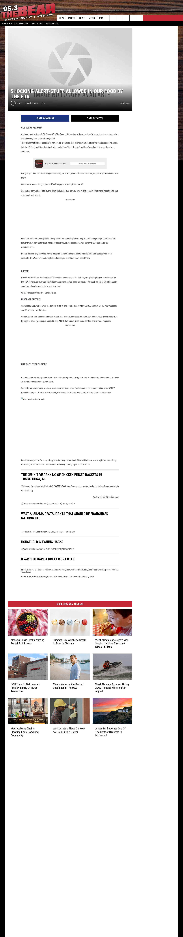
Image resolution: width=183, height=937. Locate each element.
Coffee (62, 570)
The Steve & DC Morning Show (81, 576)
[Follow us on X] (139, 18)
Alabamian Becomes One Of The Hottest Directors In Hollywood (110, 732)
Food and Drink (81, 570)
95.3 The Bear (38, 570)
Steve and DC (112, 570)
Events (71, 18)
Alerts (56, 570)
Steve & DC (20, 103)
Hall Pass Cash (21, 23)
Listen (92, 18)
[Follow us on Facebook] (119, 18)
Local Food (92, 570)
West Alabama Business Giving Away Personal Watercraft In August (112, 688)
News (65, 576)
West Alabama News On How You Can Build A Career (69, 730)
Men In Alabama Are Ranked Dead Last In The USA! (68, 686)
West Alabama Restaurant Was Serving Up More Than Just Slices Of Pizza (111, 643)
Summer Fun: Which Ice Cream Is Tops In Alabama (69, 641)
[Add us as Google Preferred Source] (112, 18)
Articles (35, 576)
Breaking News (45, 576)
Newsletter (37, 23)
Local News (57, 576)
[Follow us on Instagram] (126, 18)
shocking (102, 570)
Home (61, 18)
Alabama (49, 570)
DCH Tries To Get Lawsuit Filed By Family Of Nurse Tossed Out (25, 688)
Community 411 (52, 23)
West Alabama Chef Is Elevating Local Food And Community (25, 732)
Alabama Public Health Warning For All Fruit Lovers (27, 641)
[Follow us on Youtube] (133, 18)
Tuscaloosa (26, 572)
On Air (82, 18)
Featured (70, 570)
